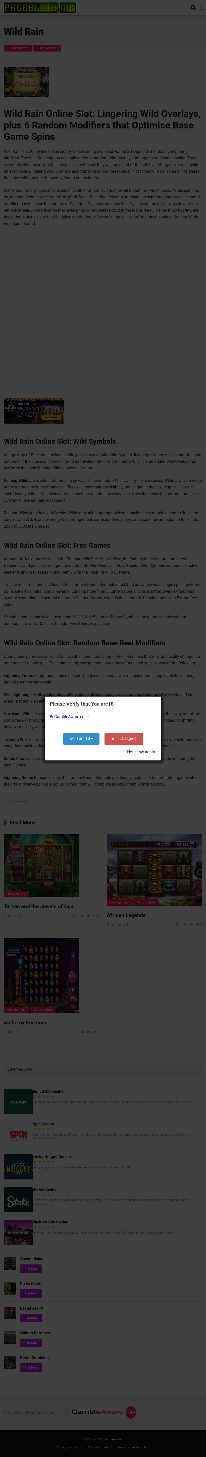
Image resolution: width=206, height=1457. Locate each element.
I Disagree (127, 738)
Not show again (141, 752)
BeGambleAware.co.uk (70, 716)
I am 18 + (85, 738)
